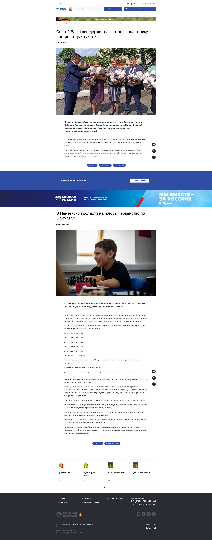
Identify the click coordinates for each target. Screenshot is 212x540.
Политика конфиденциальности (65, 530)
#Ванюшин (92, 165)
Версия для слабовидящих (147, 3)
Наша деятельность (87, 15)
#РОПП (98, 443)
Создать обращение (139, 180)
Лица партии (71, 15)
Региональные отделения (114, 499)
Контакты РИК (63, 502)
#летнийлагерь (105, 165)
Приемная (120, 15)
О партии (58, 15)
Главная (58, 23)
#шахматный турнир (112, 443)
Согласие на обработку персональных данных (70, 534)
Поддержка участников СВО (106, 19)
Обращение (112, 9)
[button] (104, 487)
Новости (77, 23)
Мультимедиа (134, 15)
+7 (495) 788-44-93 (143, 501)
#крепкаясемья (119, 165)
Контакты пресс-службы (90, 502)
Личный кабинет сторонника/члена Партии (140, 9)
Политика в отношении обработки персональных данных (73, 532)
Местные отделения (105, 15)
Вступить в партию (150, 15)
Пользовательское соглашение (65, 529)
